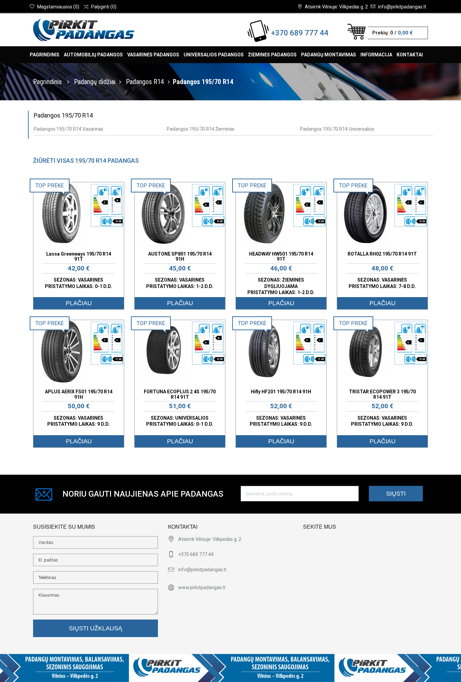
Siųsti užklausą (95, 628)
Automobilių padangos (93, 54)
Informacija (376, 54)
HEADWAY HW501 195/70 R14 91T (281, 256)
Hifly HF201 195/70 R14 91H (281, 391)
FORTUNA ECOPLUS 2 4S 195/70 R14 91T (180, 394)
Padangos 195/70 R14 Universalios (337, 129)
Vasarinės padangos (153, 54)
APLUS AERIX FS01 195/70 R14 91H (78, 394)
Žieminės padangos (272, 54)
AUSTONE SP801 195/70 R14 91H (180, 256)
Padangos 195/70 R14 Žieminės (201, 129)
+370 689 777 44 (299, 33)
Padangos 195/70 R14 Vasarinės (68, 129)
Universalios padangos (214, 54)
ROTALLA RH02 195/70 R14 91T (382, 254)
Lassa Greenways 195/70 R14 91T (78, 256)
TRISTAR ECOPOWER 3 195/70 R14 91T (382, 394)
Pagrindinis (44, 54)
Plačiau (79, 303)
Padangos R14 (145, 82)
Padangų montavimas (328, 54)
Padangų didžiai (94, 82)
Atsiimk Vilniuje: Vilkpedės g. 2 (336, 6)
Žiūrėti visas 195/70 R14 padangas (86, 160)
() (58, 6)
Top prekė (49, 185)
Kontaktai (410, 54)
